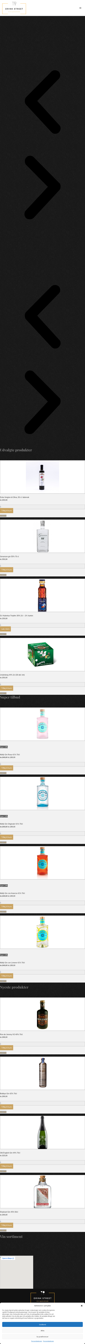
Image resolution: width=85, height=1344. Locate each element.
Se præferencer (42, 1337)
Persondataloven (36, 1341)
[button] (82, 1306)
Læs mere (5, 629)
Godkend (42, 1324)
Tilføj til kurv (6, 510)
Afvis (42, 1330)
